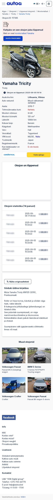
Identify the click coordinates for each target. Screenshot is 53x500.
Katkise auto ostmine (11, 461)
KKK (4, 433)
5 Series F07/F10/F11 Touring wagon (36, 369)
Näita (38, 136)
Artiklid (5, 464)
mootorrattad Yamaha (24, 33)
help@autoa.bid (16, 485)
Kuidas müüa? (8, 438)
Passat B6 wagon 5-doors (39, 397)
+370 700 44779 (18, 482)
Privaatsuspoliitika (10, 444)
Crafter (11, 397)
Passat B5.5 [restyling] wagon (11, 369)
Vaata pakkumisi (13, 38)
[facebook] (9, 417)
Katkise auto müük (10, 459)
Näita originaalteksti (19, 281)
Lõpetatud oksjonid (10, 467)
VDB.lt (23, 497)
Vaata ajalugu (38, 155)
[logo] (14, 4)
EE (37, 4)
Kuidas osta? (7, 435)
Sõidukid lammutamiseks (13, 456)
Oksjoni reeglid (9, 441)
